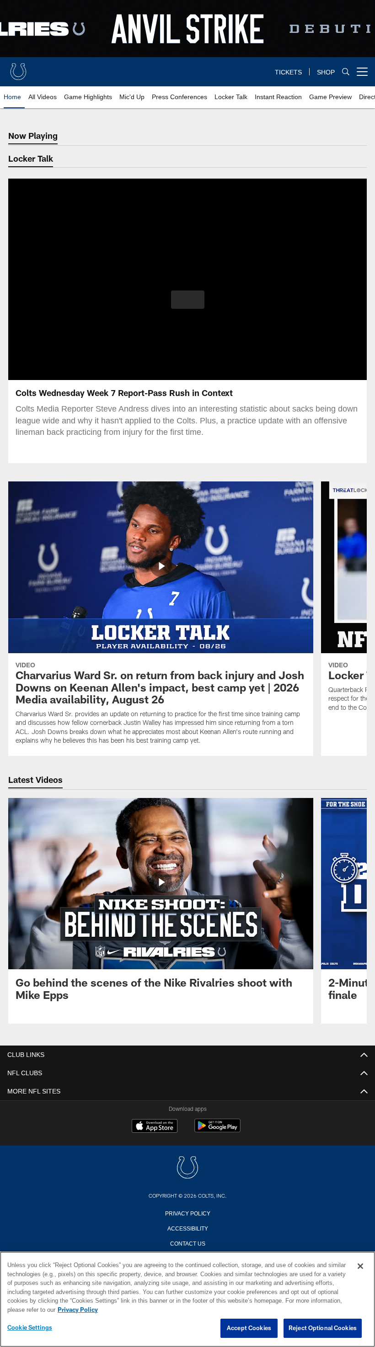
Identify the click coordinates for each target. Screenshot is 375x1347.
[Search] (345, 72)
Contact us (187, 1243)
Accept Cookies (249, 1328)
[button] (188, 300)
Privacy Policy (187, 1213)
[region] (187, 1299)
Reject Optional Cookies (323, 1328)
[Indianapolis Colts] (187, 1168)
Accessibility (187, 1228)
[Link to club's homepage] (18, 68)
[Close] (360, 1267)
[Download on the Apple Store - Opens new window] (154, 1127)
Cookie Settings (29, 1327)
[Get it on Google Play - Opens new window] (217, 1130)
